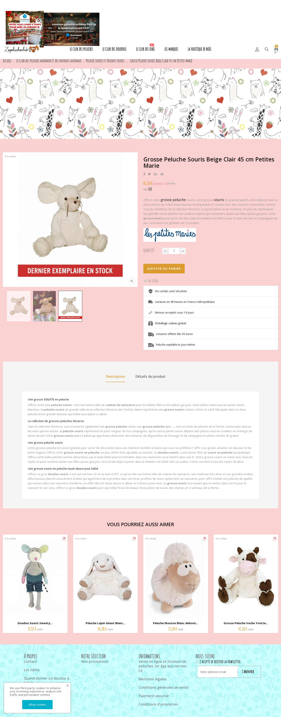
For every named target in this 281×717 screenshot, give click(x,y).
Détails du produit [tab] (150, 376)
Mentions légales (152, 679)
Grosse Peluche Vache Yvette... (246, 623)
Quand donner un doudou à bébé (46, 680)
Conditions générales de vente (163, 687)
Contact (30, 661)
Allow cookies (37, 704)
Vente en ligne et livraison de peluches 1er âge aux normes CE (163, 666)
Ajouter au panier (164, 268)
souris (219, 199)
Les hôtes (32, 670)
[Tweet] (149, 174)
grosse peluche (173, 199)
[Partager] (144, 174)
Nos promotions (94, 661)
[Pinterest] (162, 174)
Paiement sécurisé (154, 696)
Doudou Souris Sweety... (35, 623)
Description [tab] (115, 376)
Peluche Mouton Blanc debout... (175, 623)
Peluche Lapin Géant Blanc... (105, 623)
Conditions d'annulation (158, 704)
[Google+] (156, 174)
